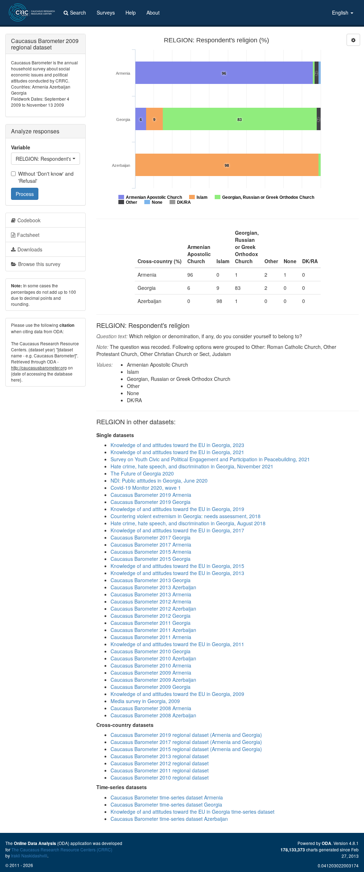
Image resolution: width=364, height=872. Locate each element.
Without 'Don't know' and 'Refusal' (46, 177)
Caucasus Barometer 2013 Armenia (151, 594)
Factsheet (28, 234)
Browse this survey (39, 263)
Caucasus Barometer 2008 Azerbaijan (153, 715)
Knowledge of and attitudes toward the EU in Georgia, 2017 (177, 530)
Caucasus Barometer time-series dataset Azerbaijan (169, 818)
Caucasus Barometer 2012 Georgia (151, 615)
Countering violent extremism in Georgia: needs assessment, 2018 (186, 516)
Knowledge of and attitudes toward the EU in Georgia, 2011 (177, 644)
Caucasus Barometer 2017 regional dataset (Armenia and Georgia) (186, 741)
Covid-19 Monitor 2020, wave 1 (146, 487)
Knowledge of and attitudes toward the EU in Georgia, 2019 (177, 508)
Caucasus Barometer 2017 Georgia (151, 537)
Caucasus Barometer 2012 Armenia (151, 601)
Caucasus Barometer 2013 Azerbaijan (153, 587)
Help (130, 12)
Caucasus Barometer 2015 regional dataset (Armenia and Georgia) (186, 749)
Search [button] (78, 12)
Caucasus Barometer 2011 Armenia (151, 636)
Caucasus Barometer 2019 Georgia (151, 501)
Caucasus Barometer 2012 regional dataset (160, 763)
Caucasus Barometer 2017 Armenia (151, 544)
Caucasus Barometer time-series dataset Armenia (167, 797)
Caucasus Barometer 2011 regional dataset (160, 770)
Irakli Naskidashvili (29, 855)
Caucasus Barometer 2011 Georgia (151, 622)
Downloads (29, 249)
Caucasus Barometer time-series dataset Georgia (166, 804)
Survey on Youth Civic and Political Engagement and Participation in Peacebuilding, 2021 (210, 459)
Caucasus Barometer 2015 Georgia (151, 558)
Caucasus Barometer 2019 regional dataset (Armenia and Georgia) (186, 734)
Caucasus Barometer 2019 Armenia (151, 494)
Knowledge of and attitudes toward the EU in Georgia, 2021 (177, 452)
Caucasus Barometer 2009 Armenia (151, 672)
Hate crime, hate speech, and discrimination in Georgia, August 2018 (188, 523)
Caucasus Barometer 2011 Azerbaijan (153, 629)
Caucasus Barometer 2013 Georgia (151, 580)
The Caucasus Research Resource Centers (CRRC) (61, 849)
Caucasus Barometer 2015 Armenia (151, 551)
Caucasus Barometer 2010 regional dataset (160, 777)
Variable (20, 147)
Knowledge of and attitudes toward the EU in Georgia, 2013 (177, 572)
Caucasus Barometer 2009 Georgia (151, 686)
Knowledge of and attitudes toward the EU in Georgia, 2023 (177, 444)
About (153, 12)
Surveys (106, 12)
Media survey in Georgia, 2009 (145, 700)
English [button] (341, 12)
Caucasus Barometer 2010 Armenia (151, 665)
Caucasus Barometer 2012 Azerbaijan (153, 608)
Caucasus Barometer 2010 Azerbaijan (153, 658)
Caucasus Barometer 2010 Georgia (151, 651)
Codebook (29, 220)
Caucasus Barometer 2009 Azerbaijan (153, 679)
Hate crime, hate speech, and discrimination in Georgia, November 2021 (192, 466)
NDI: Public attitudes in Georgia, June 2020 (159, 480)
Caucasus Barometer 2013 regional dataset (160, 756)
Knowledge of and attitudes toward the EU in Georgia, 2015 (177, 565)
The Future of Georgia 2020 (142, 473)
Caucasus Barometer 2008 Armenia (151, 708)
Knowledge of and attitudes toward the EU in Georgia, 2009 (177, 693)
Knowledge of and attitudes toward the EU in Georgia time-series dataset (192, 811)
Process (25, 193)
